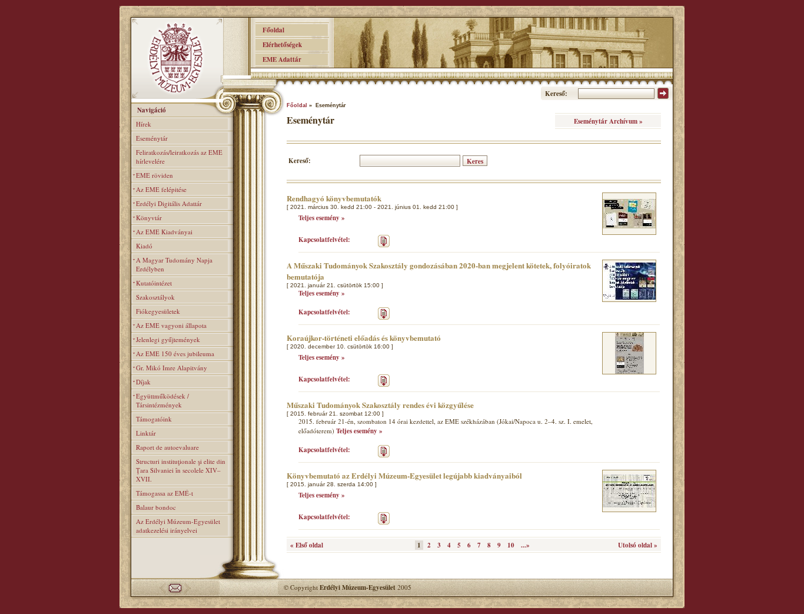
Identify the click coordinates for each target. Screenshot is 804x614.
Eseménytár (152, 138)
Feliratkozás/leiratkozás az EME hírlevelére (179, 156)
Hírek (143, 124)
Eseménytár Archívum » (608, 121)
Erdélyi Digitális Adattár (169, 203)
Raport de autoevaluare (167, 447)
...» (525, 545)
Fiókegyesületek (158, 311)
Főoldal (269, 30)
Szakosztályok (155, 297)
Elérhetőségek (278, 44)
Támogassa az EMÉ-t (164, 493)
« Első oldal (306, 545)
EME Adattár (278, 59)
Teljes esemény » (321, 218)
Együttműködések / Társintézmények (162, 400)
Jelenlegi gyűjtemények (168, 339)
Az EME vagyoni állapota (171, 325)
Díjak (143, 381)
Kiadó (144, 245)
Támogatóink (154, 418)
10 (511, 545)
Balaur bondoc (156, 507)
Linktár (146, 433)
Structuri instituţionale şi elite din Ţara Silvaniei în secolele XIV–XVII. (180, 470)
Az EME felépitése (161, 189)
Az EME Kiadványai (164, 231)
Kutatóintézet (154, 282)
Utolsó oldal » (637, 545)
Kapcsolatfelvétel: (324, 239)
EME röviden (154, 175)
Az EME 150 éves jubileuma (175, 353)
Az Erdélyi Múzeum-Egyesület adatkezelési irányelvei (178, 526)
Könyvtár (149, 217)
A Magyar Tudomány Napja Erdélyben (174, 264)
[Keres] (663, 96)
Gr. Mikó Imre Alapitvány (171, 367)
